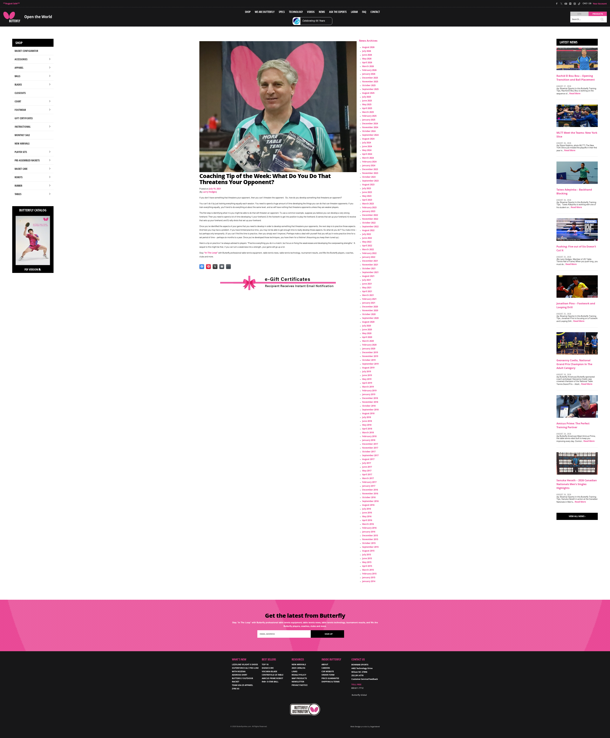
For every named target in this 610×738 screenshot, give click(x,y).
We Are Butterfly (264, 12)
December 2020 (370, 306)
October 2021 (369, 268)
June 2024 (367, 146)
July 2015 (366, 554)
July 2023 (366, 188)
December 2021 (370, 260)
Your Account (600, 3)
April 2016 (367, 520)
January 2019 (368, 394)
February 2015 (369, 573)
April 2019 (367, 382)
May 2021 (366, 287)
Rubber (18, 185)
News (322, 12)
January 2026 (368, 73)
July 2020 (366, 325)
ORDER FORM (328, 674)
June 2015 (367, 558)
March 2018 (368, 432)
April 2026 (367, 62)
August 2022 (368, 230)
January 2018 (368, 440)
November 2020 (370, 310)
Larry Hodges (209, 191)
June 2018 (367, 421)
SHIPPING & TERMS (331, 681)
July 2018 (366, 417)
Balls (17, 76)
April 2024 (367, 154)
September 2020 (370, 318)
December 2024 (370, 123)
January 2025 (368, 119)
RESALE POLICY (299, 674)
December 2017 (370, 444)
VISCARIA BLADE (269, 671)
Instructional (22, 126)
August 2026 (368, 47)
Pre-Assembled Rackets (27, 160)
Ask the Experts (338, 12)
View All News (576, 516)
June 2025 (367, 100)
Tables (18, 194)
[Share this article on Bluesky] (228, 266)
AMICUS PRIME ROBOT (272, 678)
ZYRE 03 (235, 688)
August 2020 (368, 321)
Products (598, 14)
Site (579, 14)
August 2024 (368, 138)
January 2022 (368, 257)
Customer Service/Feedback (364, 679)
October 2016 (369, 497)
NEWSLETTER (298, 681)
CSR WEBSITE (328, 671)
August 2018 (368, 413)
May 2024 (366, 150)
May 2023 (366, 196)
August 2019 (368, 367)
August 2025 (368, 93)
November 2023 (370, 173)
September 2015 (370, 547)
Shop (248, 12)
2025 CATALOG (298, 668)
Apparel (19, 67)
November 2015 (370, 539)
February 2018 (369, 436)
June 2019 (367, 375)
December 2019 (370, 352)
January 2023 (368, 211)
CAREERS (326, 668)
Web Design (355, 726)
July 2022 (366, 234)
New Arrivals (22, 143)
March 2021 (368, 295)
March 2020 (368, 341)
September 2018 (370, 409)
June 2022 (367, 238)
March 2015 (368, 569)
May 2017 (366, 470)
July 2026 (366, 51)
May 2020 (366, 333)
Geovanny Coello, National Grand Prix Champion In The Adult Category (574, 364)
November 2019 (370, 356)
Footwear (20, 110)
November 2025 (370, 81)
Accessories (21, 59)
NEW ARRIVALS (299, 664)
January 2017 (368, 485)
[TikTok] (579, 4)
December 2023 (370, 169)
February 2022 (369, 253)
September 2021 (370, 272)
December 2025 (370, 77)
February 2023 (369, 207)
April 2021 (367, 291)
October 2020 (369, 314)
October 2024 (369, 131)
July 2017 (366, 463)
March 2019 (368, 386)
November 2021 (370, 264)
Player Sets (21, 152)
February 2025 (369, 115)
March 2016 (368, 524)
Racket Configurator (26, 51)
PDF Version (31, 269)
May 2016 (366, 516)
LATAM (354, 12)
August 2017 (368, 459)
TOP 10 (265, 664)
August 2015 (368, 550)
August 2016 (368, 505)
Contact (375, 12)
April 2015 (367, 566)
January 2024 (368, 165)
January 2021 (368, 302)
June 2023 (367, 192)
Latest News (568, 42)
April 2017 (367, 474)
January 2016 (368, 531)
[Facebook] (557, 4)
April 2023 (367, 199)
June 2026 (367, 54)
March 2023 (368, 203)
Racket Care (21, 169)
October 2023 (369, 176)
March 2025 (368, 112)
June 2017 (367, 466)
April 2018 (367, 428)
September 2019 (370, 363)
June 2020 (367, 329)
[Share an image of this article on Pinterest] (208, 266)
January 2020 (368, 348)
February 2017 (369, 482)
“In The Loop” (211, 252)
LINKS (294, 671)
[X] (561, 4)
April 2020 (367, 337)
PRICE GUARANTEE (330, 678)
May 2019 (366, 379)
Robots (19, 177)
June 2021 (367, 283)
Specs (282, 12)
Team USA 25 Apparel (242, 685)
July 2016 (366, 508)
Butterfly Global (359, 695)
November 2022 (370, 218)
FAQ (364, 12)
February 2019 (369, 390)
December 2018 (370, 398)
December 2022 (370, 215)
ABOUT (325, 664)
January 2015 (368, 577)
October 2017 (369, 451)
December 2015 (370, 535)
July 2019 (366, 371)
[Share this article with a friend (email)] (221, 266)
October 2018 (369, 405)
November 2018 (370, 402)
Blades (18, 84)
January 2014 (368, 581)
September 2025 (370, 89)
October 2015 (369, 543)
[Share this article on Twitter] (215, 266)
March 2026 (368, 66)
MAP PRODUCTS (299, 678)
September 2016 (370, 501)
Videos (311, 12)
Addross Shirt (239, 674)
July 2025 (366, 96)
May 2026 (366, 58)
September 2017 (370, 455)
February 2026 (369, 70)
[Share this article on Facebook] (201, 266)
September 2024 (370, 135)
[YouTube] (566, 4)
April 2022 (367, 245)
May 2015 (366, 562)
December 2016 (370, 489)
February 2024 (369, 161)
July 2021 (366, 279)
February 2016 (369, 527)
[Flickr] (570, 4)
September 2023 (370, 180)
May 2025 (366, 104)
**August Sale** (11, 3)
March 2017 (368, 478)
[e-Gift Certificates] (278, 283)
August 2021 (368, 276)
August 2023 (368, 184)
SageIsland (375, 726)
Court (18, 101)
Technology (296, 12)
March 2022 (368, 249)
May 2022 (366, 241)
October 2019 (369, 360)
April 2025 (367, 108)
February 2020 (369, 344)
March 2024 (368, 157)
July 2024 (366, 142)
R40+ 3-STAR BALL (270, 681)
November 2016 (370, 493)
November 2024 (370, 127)
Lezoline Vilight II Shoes (245, 664)
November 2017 (370, 447)
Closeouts (20, 93)
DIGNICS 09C (268, 668)
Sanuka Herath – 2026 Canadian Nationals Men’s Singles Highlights (576, 484)
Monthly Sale (22, 135)
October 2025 (369, 85)
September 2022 (370, 226)
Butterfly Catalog (32, 210)
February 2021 (369, 299)
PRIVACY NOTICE (300, 685)
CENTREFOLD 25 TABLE (272, 674)
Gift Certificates (24, 118)
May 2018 (366, 424)
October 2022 (369, 222)
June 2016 (367, 512)
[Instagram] (575, 4)
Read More (574, 93)
